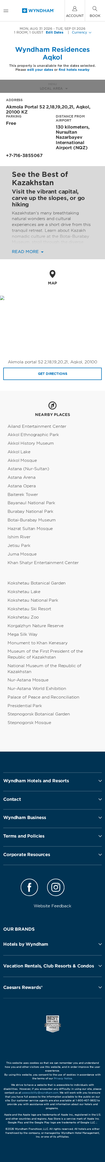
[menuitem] (6, 10)
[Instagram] (56, 888)
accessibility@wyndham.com (40, 1092)
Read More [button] (26, 252)
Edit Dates (54, 32)
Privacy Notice (63, 1078)
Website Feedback (52, 906)
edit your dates (40, 70)
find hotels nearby (74, 70)
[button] (52, 944)
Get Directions (52, 374)
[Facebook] (29, 888)
